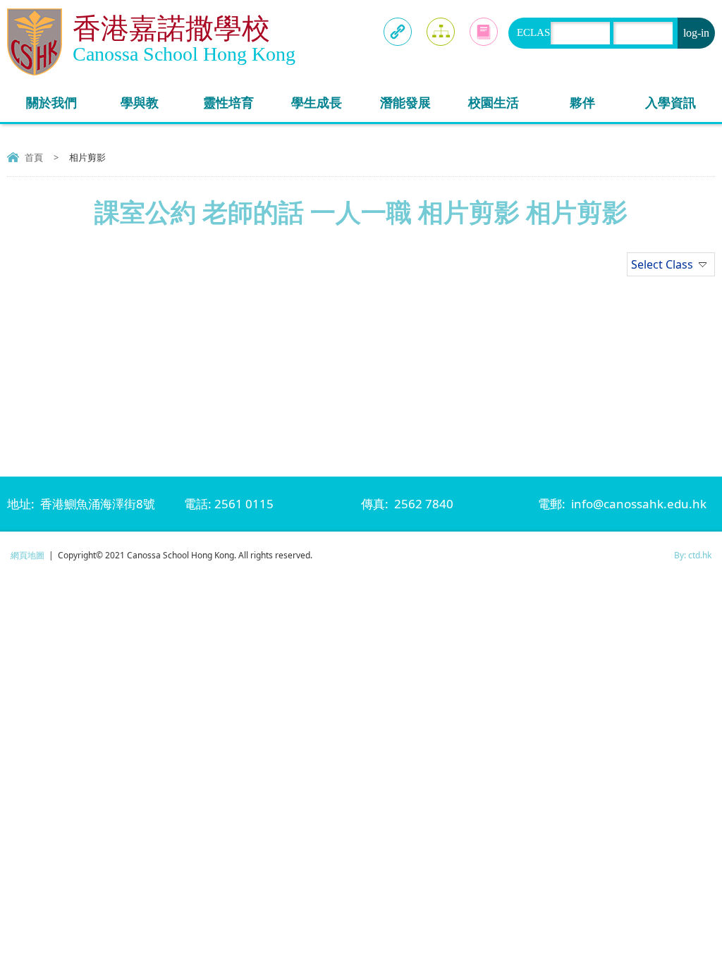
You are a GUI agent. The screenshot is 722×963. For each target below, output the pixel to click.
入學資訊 (670, 102)
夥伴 (582, 102)
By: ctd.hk (692, 555)
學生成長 (316, 102)
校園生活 (493, 102)
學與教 (140, 102)
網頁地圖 (27, 555)
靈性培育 (228, 102)
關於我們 (51, 102)
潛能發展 (405, 102)
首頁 (34, 157)
